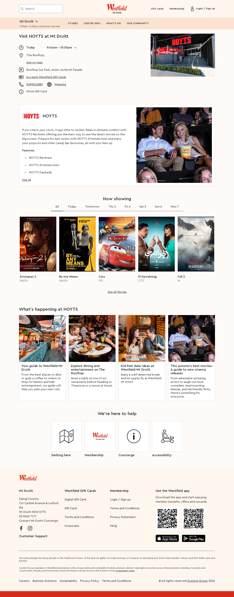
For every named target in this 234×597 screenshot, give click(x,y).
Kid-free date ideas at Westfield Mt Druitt (137, 367)
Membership (176, 8)
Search (29, 8)
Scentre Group (197, 580)
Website (60, 84)
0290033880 (34, 84)
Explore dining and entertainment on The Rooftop (88, 369)
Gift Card (71, 508)
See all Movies (117, 292)
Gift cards (157, 8)
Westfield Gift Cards (80, 490)
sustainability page (125, 571)
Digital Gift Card (75, 499)
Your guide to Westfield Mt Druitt (42, 367)
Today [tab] (72, 206)
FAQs (113, 525)
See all (26, 179)
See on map (34, 62)
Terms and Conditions (79, 517)
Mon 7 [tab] (175, 206)
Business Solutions (45, 580)
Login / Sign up (120, 499)
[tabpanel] (117, 254)
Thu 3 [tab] (112, 206)
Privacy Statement (122, 517)
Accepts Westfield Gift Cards (46, 77)
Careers (24, 580)
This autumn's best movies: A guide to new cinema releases (191, 369)
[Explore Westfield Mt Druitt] (117, 9)
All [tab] (57, 206)
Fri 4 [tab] (128, 206)
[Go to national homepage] (28, 476)
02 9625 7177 (27, 516)
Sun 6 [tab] (158, 206)
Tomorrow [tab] (92, 206)
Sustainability (68, 580)
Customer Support (33, 536)
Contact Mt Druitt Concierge (38, 520)
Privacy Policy (89, 580)
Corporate (72, 525)
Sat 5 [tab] (142, 206)
